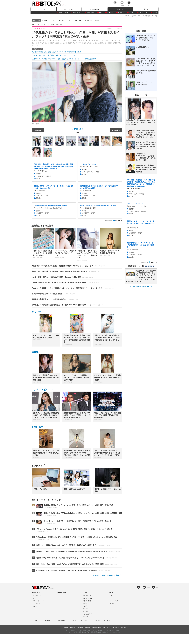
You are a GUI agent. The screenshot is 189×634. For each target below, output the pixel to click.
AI (69, 20)
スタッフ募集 (123, 627)
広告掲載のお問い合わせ (76, 627)
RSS (157, 587)
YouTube (148, 587)
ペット (112, 598)
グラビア (121, 13)
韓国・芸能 (90, 13)
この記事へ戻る (76, 130)
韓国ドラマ (88, 20)
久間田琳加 (37, 427)
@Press (47, 621)
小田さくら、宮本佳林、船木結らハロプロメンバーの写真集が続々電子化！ (66, 271)
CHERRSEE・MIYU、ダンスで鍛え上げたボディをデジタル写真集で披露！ (65, 282)
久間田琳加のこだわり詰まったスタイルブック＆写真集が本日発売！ (57, 52)
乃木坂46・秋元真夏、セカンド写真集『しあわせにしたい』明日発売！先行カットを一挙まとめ (73, 288)
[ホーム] (33, 24)
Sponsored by (108, 220)
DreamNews (61, 621)
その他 (154, 13)
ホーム (43, 9)
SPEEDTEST (94, 9)
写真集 (35, 352)
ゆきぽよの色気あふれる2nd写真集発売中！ (54, 294)
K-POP (97, 20)
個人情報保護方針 (96, 627)
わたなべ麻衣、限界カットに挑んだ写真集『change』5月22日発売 (62, 277)
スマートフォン (37, 595)
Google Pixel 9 (77, 20)
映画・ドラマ (63, 13)
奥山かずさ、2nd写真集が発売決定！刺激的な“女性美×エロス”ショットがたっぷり (68, 266)
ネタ (34, 598)
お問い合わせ (64, 627)
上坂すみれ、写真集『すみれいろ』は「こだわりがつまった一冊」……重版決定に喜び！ (65, 59)
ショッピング (143, 13)
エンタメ (120, 9)
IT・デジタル (69, 9)
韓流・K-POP (77, 13)
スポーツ (110, 13)
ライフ (146, 9)
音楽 (100, 13)
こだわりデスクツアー (59, 20)
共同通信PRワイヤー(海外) (101, 621)
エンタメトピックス (42, 389)
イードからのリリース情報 (110, 627)
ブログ (131, 13)
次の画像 (115, 130)
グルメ (112, 595)
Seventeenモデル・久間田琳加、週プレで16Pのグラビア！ (53, 55)
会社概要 (87, 627)
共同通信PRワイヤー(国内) (78, 621)
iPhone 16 (45, 20)
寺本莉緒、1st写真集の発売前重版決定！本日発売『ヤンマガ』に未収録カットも (67, 305)
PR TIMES (35, 621)
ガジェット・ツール (39, 601)
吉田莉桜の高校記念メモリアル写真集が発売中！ (55, 299)
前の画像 (38, 130)
